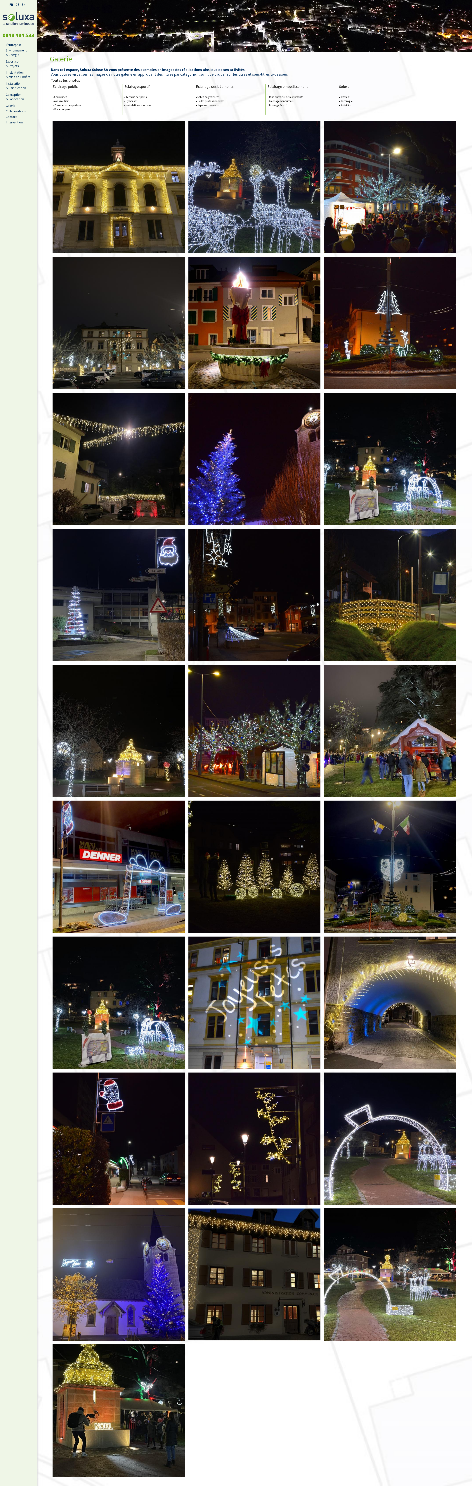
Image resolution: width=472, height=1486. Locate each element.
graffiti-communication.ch (251, 1481)
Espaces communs (208, 105)
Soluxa (344, 86)
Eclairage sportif (137, 86)
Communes (60, 97)
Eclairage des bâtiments (214, 86)
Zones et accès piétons (67, 105)
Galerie (10, 106)
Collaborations (16, 111)
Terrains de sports (136, 97)
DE (17, 4)
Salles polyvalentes (208, 97)
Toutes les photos (65, 80)
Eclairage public (65, 86)
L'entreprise (14, 45)
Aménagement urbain (281, 101)
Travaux (345, 97)
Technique (347, 101)
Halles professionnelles (210, 101)
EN (23, 4)
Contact (11, 117)
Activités (346, 105)
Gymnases (132, 101)
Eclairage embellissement (288, 86)
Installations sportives (138, 105)
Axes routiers (62, 101)
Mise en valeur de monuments (286, 97)
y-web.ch (272, 1481)
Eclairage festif (278, 105)
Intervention (14, 122)
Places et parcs (63, 109)
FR (11, 4)
